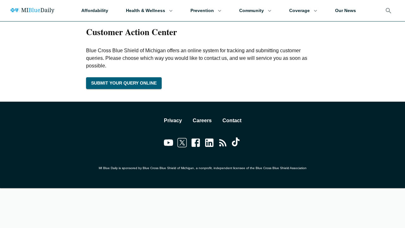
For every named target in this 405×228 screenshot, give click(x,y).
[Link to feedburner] (222, 143)
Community (251, 10)
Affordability (94, 10)
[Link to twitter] (182, 143)
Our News (345, 10)
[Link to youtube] (168, 143)
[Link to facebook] (195, 143)
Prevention (202, 10)
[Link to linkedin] (209, 143)
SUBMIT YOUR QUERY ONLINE (124, 83)
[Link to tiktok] (236, 143)
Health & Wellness (145, 10)
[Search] (388, 10)
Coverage (299, 10)
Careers (202, 120)
